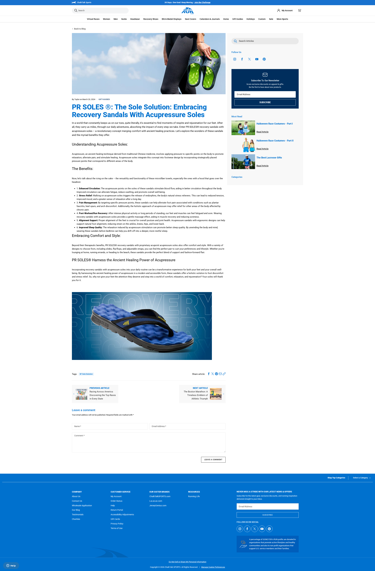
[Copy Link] (224, 373)
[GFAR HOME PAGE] (187, 10)
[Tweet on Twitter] (212, 373)
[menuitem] (285, 10)
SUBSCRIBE (265, 102)
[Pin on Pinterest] (216, 373)
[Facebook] (242, 59)
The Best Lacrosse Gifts (269, 157)
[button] (93, 19)
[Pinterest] (264, 59)
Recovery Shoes (150, 19)
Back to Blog (80, 29)
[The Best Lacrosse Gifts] (243, 161)
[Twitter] (249, 59)
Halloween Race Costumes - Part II (275, 140)
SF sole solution (86, 374)
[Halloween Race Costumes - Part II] (243, 144)
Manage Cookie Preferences (213, 567)
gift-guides (104, 99)
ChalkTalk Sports (84, 2)
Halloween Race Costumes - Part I (275, 123)
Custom (262, 19)
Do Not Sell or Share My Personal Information (187, 562)
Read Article (262, 132)
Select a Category (360, 478)
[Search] (76, 10)
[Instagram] (234, 59)
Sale (271, 19)
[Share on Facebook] (208, 373)
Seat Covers (190, 19)
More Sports (282, 19)
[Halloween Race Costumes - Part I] (243, 127)
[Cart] (299, 10)
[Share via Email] (220, 373)
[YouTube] (257, 59)
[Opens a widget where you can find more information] (11, 566)
